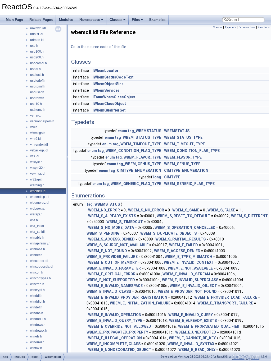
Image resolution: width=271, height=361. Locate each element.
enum (122, 131)
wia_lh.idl (37, 226)
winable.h (37, 237)
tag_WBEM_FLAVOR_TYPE (138, 157)
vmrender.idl (39, 144)
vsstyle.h (36, 162)
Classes (116, 20)
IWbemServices (106, 90)
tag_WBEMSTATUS (144, 131)
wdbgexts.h (38, 208)
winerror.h (37, 342)
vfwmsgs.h (37, 133)
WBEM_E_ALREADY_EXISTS (193, 320)
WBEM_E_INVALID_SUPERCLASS (190, 280)
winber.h (36, 255)
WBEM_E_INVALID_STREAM (186, 274)
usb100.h (37, 51)
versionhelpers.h (42, 121)
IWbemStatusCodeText (113, 77)
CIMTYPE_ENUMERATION (186, 170)
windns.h (36, 313)
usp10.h (36, 104)
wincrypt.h (37, 290)
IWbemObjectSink (108, 84)
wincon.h (36, 272)
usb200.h (37, 57)
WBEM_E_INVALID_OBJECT (193, 286)
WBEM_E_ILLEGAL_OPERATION (115, 338)
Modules (66, 20)
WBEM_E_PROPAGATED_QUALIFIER (208, 326)
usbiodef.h (37, 80)
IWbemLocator (106, 70)
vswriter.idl (37, 173)
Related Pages (41, 20)
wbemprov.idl (39, 203)
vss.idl (34, 156)
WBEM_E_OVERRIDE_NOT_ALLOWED (119, 326)
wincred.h (37, 284)
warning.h (37, 185)
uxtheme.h (37, 110)
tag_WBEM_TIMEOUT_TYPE (136, 144)
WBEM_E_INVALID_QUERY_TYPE (114, 320)
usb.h (34, 46)
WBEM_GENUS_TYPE (182, 164)
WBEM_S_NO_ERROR (146, 210)
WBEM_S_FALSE (221, 210)
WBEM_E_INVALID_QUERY (190, 315)
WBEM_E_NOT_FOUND (107, 251)
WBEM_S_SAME (185, 210)
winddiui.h (37, 301)
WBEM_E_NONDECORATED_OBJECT (119, 350)
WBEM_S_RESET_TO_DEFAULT (183, 216)
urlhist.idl (36, 34)
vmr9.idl (36, 139)
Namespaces (89, 20)
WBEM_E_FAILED (183, 245)
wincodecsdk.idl (41, 267)
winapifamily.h (40, 243)
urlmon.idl (37, 40)
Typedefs (230, 27)
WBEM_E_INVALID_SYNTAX (191, 344)
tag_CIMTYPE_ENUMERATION (135, 170)
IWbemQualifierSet (109, 110)
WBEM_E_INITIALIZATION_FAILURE (140, 303)
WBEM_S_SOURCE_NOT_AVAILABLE (117, 245)
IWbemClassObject (109, 103)
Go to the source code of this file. (99, 47)
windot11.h (38, 319)
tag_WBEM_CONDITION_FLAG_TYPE (129, 151)
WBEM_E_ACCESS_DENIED (177, 251)
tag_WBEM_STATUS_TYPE (138, 137)
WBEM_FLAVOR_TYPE (183, 157)
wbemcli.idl (38, 191)
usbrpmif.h (37, 86)
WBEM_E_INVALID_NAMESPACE (115, 286)
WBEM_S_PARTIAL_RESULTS (180, 239)
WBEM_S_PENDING (103, 233)
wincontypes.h (40, 278)
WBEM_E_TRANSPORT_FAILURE (225, 303)
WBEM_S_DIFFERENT (249, 216)
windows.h (38, 325)
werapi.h (36, 214)
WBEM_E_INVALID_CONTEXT (189, 262)
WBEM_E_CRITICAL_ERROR (112, 274)
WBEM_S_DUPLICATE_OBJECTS (168, 233)
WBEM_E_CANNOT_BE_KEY (192, 338)
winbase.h (37, 249)
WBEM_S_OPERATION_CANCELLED (185, 227)
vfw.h (33, 127)
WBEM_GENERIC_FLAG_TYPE (189, 184)
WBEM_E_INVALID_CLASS (109, 291)
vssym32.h (38, 168)
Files (136, 20)
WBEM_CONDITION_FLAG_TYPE (192, 151)
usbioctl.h (37, 75)
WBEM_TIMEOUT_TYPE (184, 144)
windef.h (36, 307)
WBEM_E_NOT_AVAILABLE (190, 268)
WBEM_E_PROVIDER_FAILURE (112, 256)
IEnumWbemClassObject (114, 97)
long (157, 177)
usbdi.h (35, 69)
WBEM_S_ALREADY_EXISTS (112, 216)
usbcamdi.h (38, 63)
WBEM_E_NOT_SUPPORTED (111, 280)
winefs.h (36, 336)
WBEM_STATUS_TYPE (183, 137)
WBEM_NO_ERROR (104, 210)
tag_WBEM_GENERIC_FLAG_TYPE (132, 184)
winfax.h (36, 348)
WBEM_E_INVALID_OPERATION (114, 315)
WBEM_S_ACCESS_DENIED (111, 239)
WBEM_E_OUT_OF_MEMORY (112, 262)
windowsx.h (38, 330)
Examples (157, 20)
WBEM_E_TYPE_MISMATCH (188, 256)
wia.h (34, 220)
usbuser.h (37, 92)
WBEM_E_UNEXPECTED (195, 332)
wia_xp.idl (37, 232)
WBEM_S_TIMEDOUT (124, 222)
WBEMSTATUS (176, 131)
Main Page (14, 20)
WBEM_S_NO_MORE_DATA (111, 227)
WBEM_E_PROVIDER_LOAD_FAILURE (225, 297)
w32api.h (36, 179)
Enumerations (246, 27)
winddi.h (36, 296)
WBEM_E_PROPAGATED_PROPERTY (117, 332)
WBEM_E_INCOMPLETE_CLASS (114, 344)
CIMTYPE (172, 177)
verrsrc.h (36, 115)
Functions (264, 27)
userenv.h (37, 98)
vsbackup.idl (39, 150)
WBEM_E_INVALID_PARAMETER (114, 268)
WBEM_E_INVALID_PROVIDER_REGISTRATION (127, 297)
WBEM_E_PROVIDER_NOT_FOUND (187, 291)
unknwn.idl (38, 28)
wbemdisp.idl (39, 197)
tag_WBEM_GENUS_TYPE (139, 164)
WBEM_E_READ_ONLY (196, 350)
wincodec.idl (39, 261)
